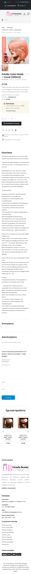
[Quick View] (8, 417)
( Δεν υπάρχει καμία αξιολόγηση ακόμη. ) (18, 79)
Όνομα (4, 382)
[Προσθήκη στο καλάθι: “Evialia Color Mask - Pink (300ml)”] (25, 420)
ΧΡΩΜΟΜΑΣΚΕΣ (12, 97)
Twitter (6, 130)
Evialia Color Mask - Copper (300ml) (7, 437)
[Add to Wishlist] (3, 119)
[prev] (25, 74)
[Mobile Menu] (2, 20)
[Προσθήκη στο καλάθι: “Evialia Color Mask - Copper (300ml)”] (10, 420)
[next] (28, 74)
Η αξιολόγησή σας (6, 365)
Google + (12, 130)
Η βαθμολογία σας (6, 359)
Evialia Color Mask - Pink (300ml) (23, 437)
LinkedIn (9, 130)
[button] (6, 20)
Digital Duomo (22, 565)
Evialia (8, 99)
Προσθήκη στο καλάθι (12, 123)
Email (15, 130)
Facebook (3, 130)
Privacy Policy (11, 569)
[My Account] (24, 14)
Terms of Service (24, 569)
